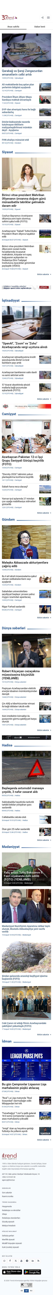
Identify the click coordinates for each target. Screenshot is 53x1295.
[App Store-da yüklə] (12, 1272)
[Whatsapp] (4, 1261)
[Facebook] (10, 1261)
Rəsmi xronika (7, 1196)
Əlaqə (4, 1214)
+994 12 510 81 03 (8, 1177)
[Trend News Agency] (9, 1156)
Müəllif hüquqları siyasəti (12, 1243)
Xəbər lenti (39, 26)
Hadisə (7, 745)
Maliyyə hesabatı (8, 1226)
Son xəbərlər (7, 1193)
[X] (15, 1261)
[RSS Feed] (38, 1261)
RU (31, 1291)
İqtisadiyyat (11, 300)
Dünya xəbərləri (13, 628)
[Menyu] (48, 17)
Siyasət (7, 152)
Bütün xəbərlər (43, 274)
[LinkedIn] (32, 1261)
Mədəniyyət (11, 847)
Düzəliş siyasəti (8, 1222)
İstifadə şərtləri (8, 1236)
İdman (7, 1041)
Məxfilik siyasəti (8, 1239)
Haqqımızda (7, 1206)
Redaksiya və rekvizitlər (11, 1210)
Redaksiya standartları (11, 1218)
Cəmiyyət (9, 414)
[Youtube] (21, 1261)
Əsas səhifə (13, 26)
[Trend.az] (9, 17)
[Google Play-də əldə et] (32, 1272)
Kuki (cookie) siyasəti (10, 1247)
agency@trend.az (8, 1180)
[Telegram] (27, 1261)
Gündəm (8, 519)
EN (22, 1291)
